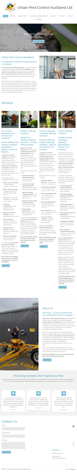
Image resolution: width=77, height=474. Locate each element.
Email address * (6, 433)
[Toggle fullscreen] (73, 426)
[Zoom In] (73, 443)
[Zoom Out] (73, 445)
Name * (4, 425)
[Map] (63, 435)
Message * (5, 440)
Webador (73, 469)
